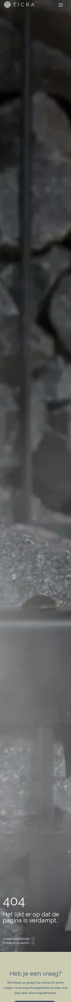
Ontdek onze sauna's (16, 942)
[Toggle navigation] (61, 5)
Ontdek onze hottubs (16, 938)
